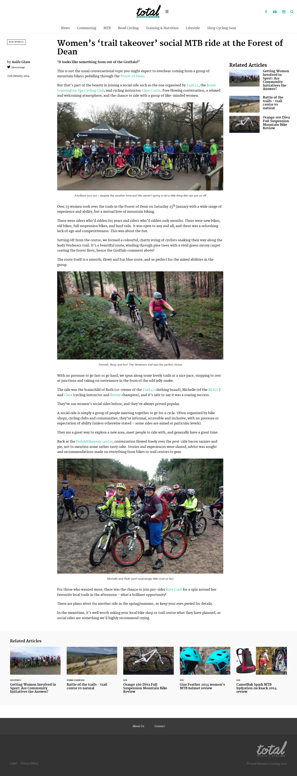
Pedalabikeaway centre (94, 442)
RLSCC (213, 390)
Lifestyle (193, 28)
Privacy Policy (30, 763)
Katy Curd (174, 590)
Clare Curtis (151, 91)
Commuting (86, 28)
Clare (67, 395)
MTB (107, 28)
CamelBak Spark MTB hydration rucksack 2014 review (261, 673)
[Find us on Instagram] (283, 12)
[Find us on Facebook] (266, 12)
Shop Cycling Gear (221, 28)
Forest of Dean (132, 76)
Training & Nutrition (162, 28)
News (65, 28)
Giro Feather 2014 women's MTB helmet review (205, 671)
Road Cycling (128, 28)
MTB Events (16, 42)
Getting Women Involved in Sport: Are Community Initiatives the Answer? (259, 81)
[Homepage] (272, 748)
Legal (13, 763)
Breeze (116, 395)
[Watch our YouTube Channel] (275, 12)
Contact (160, 726)
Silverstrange (18, 67)
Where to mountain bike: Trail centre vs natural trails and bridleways (259, 104)
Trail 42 (192, 85)
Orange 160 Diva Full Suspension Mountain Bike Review (259, 124)
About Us (138, 726)
